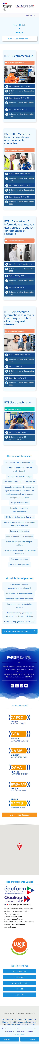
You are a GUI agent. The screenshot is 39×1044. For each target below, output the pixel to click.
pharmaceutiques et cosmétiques (19, 536)
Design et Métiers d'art (19, 503)
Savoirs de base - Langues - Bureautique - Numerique (19, 552)
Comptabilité (30, 482)
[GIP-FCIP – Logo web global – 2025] (19, 4)
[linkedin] (21, 685)
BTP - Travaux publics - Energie (19, 476)
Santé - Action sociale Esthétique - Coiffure (19, 543)
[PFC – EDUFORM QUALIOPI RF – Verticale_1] (19, 887)
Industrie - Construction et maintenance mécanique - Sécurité (19, 524)
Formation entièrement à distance (19, 599)
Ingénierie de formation (19, 531)
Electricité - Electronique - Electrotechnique (20, 510)
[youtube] (26, 685)
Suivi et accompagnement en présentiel (19, 621)
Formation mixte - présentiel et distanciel (19, 606)
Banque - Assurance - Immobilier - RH (19, 462)
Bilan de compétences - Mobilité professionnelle (19, 469)
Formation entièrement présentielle (19, 593)
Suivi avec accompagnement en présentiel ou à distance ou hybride (19, 614)
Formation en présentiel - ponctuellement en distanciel (19, 586)
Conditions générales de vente (23, 1022)
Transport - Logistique (19, 559)
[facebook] (12, 685)
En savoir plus (19, 1034)
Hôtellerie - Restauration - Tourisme (20, 517)
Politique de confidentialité (14, 1019)
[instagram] (17, 685)
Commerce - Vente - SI (12, 482)
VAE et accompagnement (19, 564)
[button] (19, 847)
